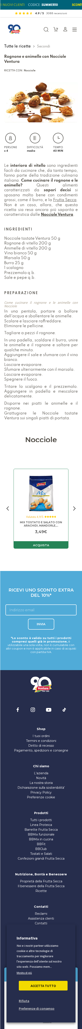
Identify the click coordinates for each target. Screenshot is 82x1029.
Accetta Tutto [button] (43, 985)
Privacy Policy (41, 792)
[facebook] (18, 710)
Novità (41, 778)
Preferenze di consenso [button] (36, 1008)
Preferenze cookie (41, 797)
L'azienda (41, 773)
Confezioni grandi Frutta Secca (41, 858)
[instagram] (33, 710)
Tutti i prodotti (41, 820)
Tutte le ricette (18, 46)
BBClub (41, 849)
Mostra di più (24, 973)
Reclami (41, 914)
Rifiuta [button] (24, 1001)
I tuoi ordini (41, 736)
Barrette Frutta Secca (41, 830)
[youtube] (48, 710)
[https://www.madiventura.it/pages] (14, 29)
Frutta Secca (65, 200)
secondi (43, 46)
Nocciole (29, 70)
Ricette (41, 891)
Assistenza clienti (41, 918)
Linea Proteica (41, 825)
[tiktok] (64, 710)
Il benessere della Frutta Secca (41, 886)
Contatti (41, 923)
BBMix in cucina (41, 839)
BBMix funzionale (41, 834)
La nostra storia (41, 783)
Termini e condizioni (41, 741)
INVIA (41, 624)
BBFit (41, 844)
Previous (7, 508)
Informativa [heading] (27, 938)
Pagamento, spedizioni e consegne (41, 750)
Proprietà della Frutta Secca (41, 881)
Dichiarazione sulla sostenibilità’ (41, 788)
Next (74, 508)
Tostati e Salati (41, 854)
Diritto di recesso (41, 746)
